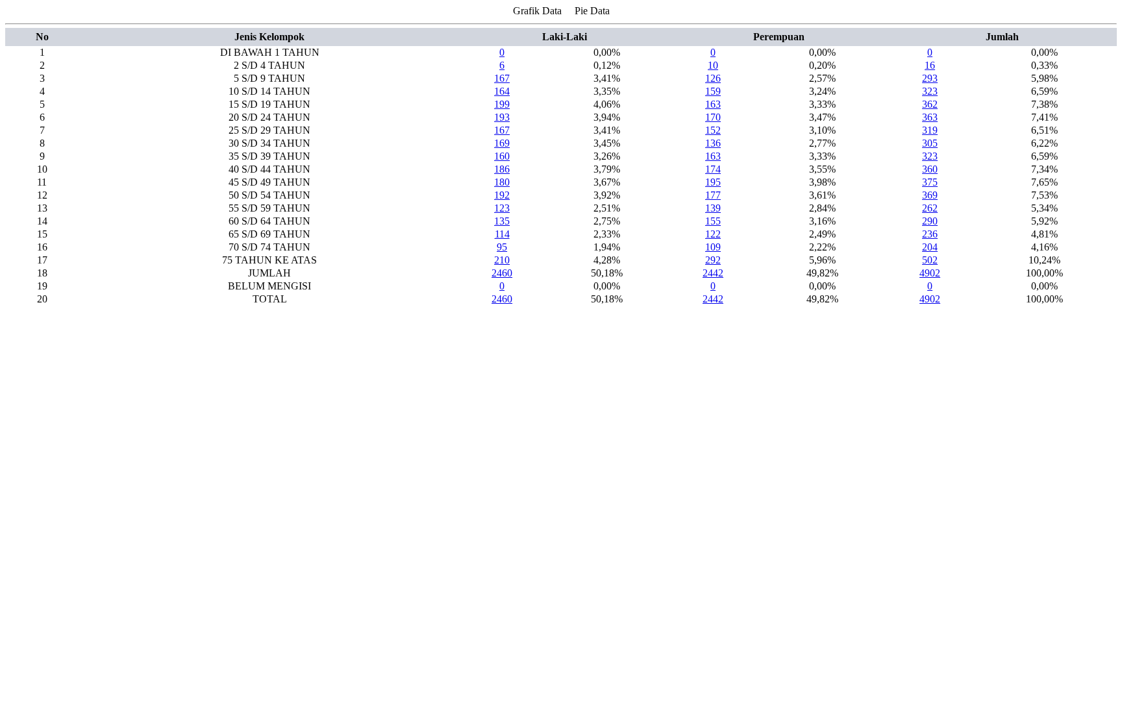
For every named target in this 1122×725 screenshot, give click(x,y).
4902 (929, 272)
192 (502, 195)
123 (502, 208)
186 (502, 169)
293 (930, 78)
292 (713, 259)
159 (713, 91)
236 (930, 234)
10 (713, 65)
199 (502, 104)
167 (502, 78)
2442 (713, 272)
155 (713, 221)
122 (713, 234)
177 (713, 195)
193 (502, 117)
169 (502, 143)
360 (930, 169)
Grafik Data (537, 10)
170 (713, 117)
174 (713, 169)
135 (502, 221)
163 (713, 104)
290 (930, 221)
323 (930, 91)
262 (930, 208)
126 (713, 78)
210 (502, 259)
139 (713, 208)
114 (502, 234)
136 (713, 143)
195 (713, 182)
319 (930, 130)
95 (502, 246)
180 (502, 182)
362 (930, 104)
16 (930, 65)
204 (930, 246)
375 (930, 182)
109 (713, 246)
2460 (502, 272)
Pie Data (592, 10)
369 (930, 195)
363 (930, 117)
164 (502, 91)
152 (713, 130)
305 (930, 143)
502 (930, 259)
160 (502, 156)
